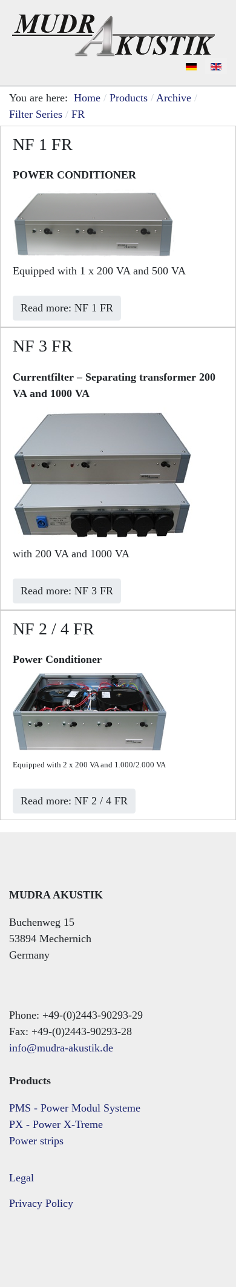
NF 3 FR (43, 345)
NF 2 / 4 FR (53, 628)
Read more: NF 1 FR (67, 308)
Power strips (36, 1141)
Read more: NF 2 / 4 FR (74, 801)
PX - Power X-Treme (56, 1124)
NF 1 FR (43, 144)
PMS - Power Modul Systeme (74, 1108)
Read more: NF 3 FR (67, 591)
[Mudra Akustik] (113, 33)
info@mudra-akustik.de (61, 1048)
